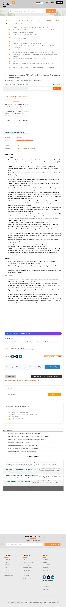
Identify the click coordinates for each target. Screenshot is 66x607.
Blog (5, 567)
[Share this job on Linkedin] (20, 356)
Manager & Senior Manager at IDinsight (23, 32)
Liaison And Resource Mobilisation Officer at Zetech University (28, 41)
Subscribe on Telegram (53, 367)
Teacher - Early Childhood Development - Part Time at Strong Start (24, 433)
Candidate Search (27, 567)
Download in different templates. (27, 349)
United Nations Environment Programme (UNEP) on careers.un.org (39, 341)
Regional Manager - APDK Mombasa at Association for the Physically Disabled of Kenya (34, 29)
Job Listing (7, 559)
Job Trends (7, 573)
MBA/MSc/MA (29, 140)
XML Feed (45, 562)
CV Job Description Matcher (11, 565)
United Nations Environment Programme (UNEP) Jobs (25, 414)
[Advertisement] (47, 106)
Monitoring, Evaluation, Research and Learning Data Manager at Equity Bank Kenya (33, 67)
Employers (59, 2)
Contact (13, 602)
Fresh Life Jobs (15, 416)
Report (59, 356)
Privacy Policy (20, 602)
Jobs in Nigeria (46, 589)
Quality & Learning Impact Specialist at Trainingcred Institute (23, 448)
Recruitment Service (28, 562)
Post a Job (25, 559)
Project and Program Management (25, 148)
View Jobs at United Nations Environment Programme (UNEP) (28, 80)
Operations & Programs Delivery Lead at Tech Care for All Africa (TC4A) (31, 27)
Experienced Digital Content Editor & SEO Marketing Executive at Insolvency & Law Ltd (30, 436)
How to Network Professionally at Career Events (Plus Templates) (23, 469)
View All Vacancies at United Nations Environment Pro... (45, 376)
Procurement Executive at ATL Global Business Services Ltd (23, 445)
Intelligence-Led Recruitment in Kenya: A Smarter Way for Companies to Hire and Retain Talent (31, 462)
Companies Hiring (8, 575)
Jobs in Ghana (46, 584)
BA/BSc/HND (20, 140)
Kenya (39, 2)
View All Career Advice (33, 488)
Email (59, 84)
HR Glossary (26, 575)
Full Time (19, 137)
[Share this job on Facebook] (12, 356)
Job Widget (45, 559)
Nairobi (18, 145)
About (8, 602)
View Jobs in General (9, 80)
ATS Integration (27, 570)
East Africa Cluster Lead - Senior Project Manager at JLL (27, 43)
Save (54, 84)
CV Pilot (6, 562)
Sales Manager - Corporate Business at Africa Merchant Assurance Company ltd (27, 439)
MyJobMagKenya (55, 602)
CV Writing (7, 570)
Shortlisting (26, 565)
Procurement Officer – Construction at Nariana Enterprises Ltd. (23, 451)
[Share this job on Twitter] (16, 356)
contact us (16, 101)
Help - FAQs (45, 570)
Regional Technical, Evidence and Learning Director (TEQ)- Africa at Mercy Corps (33, 52)
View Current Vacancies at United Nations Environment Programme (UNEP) (22, 380)
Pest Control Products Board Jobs (20, 412)
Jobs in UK (45, 594)
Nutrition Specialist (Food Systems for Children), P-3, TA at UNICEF (30, 58)
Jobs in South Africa (47, 592)
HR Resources (26, 573)
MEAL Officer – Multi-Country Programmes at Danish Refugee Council (30, 49)
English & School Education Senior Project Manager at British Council (30, 61)
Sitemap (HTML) (46, 565)
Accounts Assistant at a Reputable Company (19, 442)
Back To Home (11, 376)
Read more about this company (11, 125)
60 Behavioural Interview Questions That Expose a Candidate (22, 475)
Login (46, 2)
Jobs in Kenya (46, 586)
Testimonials (45, 567)
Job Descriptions (27, 578)
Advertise (45, 573)
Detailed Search (12, 14)
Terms (26, 602)
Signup (52, 2)
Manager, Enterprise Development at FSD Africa (25, 34)
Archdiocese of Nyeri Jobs (18, 419)
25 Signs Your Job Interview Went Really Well (18, 481)
